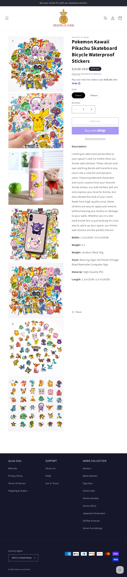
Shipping (76, 74)
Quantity (76, 102)
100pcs (95, 96)
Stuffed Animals (91, 520)
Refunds (12, 468)
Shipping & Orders (17, 490)
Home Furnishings (92, 528)
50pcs (80, 96)
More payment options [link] (95, 138)
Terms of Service (17, 483)
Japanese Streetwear (94, 513)
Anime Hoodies (91, 498)
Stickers (87, 468)
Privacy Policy (15, 475)
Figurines (88, 483)
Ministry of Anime (22, 569)
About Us (50, 468)
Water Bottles (90, 475)
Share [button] (79, 311)
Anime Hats (89, 490)
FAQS (48, 475)
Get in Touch (52, 483)
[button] (7, 18)
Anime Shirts (89, 505)
